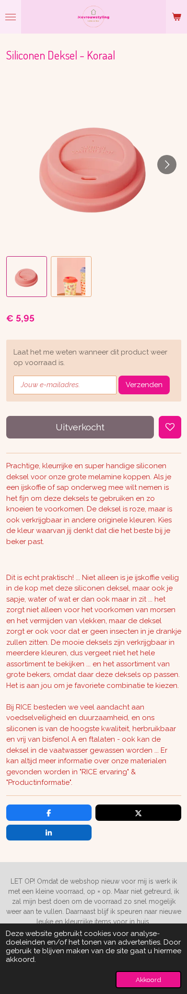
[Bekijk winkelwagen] (176, 17)
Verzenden (144, 384)
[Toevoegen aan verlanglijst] (170, 427)
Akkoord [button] (148, 979)
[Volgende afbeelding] (166, 164)
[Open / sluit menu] (10, 17)
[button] (26, 276)
